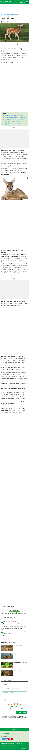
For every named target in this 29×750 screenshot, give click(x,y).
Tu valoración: (14, 706)
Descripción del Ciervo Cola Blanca (13, 116)
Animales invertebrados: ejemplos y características (14, 626)
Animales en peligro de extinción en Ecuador (13, 636)
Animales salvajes (14, 14)
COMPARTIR (22, 2)
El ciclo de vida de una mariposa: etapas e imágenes (15, 631)
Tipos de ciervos (21, 63)
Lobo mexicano (18, 646)
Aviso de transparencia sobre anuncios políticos (11, 748)
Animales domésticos (14, 610)
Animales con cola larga (20, 662)
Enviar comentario (21, 713)
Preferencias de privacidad (7, 747)
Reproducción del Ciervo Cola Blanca (14, 122)
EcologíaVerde (3, 14)
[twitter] (3, 739)
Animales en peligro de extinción (10, 622)
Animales (8, 14)
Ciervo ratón (17, 671)
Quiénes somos (20, 743)
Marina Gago (6, 22)
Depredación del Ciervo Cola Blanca (14, 124)
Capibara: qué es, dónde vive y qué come (12, 624)
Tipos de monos (7, 638)
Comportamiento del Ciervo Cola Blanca (15, 118)
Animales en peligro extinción (9, 613)
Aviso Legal (4, 745)
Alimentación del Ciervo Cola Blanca (14, 120)
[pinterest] (12, 739)
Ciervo (16, 654)
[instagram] (6, 739)
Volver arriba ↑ (14, 730)
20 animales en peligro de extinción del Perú (13, 629)
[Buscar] (27, 2)
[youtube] (9, 739)
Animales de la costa (8, 633)
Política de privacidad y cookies (13, 745)
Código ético (23, 748)
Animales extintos (22, 613)
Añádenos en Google (23, 44)
